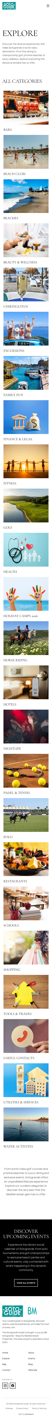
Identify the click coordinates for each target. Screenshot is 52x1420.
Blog (30, 1364)
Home (5, 1352)
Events (31, 1358)
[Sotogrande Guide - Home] (9, 6)
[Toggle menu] (48, 6)
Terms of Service (39, 1408)
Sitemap (9, 1408)
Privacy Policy (22, 1408)
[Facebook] (13, 1386)
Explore (6, 1358)
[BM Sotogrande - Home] (32, 1311)
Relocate (32, 1370)
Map (4, 1364)
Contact (6, 1370)
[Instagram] (5, 1386)
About (31, 1352)
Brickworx (29, 1414)
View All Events (26, 1283)
